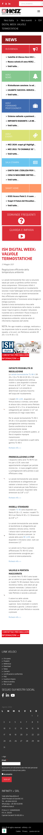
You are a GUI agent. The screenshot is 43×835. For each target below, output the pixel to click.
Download (7, 666)
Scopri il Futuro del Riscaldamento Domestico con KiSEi (21, 200)
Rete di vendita (9, 682)
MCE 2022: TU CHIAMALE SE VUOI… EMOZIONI (21, 149)
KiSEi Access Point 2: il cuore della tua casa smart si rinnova (21, 196)
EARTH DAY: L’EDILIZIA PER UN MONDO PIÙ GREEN (21, 170)
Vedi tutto (12, 66)
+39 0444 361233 (11, 801)
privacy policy (21, 770)
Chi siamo (7, 659)
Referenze (7, 664)
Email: (4, 760)
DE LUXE (19, 399)
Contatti (7, 671)
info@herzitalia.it (8, 806)
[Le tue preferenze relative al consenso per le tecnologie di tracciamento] (4, 831)
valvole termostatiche (19, 374)
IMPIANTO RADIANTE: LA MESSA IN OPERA (21, 120)
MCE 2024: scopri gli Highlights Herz (21, 144)
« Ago (4, 756)
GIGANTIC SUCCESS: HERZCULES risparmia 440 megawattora (21, 89)
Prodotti (7, 661)
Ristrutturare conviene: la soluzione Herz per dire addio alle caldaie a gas (21, 85)
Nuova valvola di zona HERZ (20, 61)
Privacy (24, 831)
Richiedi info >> (15, 448)
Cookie (18, 831)
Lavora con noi (34, 831)
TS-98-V (32, 374)
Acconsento (7, 774)
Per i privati (8, 684)
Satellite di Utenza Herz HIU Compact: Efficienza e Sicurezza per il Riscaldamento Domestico (21, 56)
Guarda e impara (9, 679)
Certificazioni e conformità (13, 674)
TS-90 (18, 510)
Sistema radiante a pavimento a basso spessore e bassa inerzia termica (21, 116)
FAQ (5, 676)
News (6, 669)
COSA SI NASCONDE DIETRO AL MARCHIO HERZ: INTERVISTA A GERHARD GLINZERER (21, 175)
